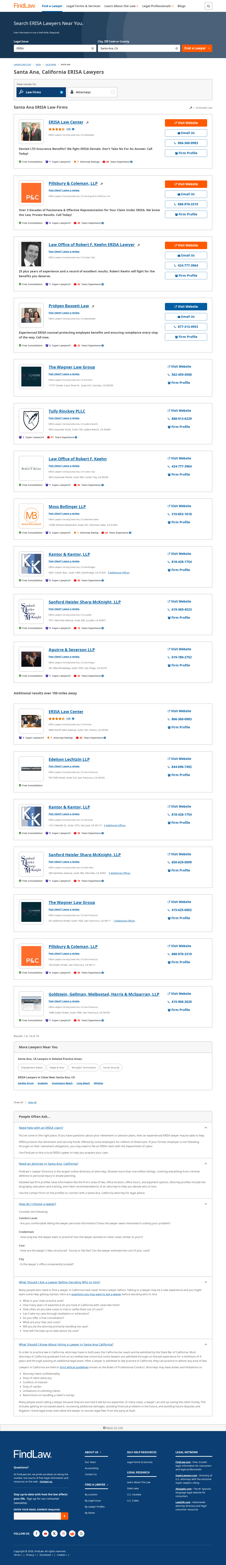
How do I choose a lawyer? (37, 1204)
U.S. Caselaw (134, 1494)
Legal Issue (21, 41)
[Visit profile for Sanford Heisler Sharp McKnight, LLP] (31, 611)
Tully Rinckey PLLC (67, 411)
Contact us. (46, 1481)
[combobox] (55, 48)
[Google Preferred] (81, 1533)
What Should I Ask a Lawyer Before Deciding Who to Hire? (59, 1282)
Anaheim (43, 1083)
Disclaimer (46, 1554)
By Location (91, 1494)
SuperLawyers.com (186, 1475)
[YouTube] (45, 1533)
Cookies (61, 1554)
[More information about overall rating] (73, 129)
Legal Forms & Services (140, 1462)
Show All (18, 1102)
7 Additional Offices (124, 920)
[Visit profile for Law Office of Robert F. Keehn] (31, 468)
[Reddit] (72, 1533)
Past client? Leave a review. (64, 190)
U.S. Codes (133, 1500)
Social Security (111, 1067)
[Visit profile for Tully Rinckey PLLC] (31, 420)
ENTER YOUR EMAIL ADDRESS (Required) (37, 1509)
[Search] (208, 6)
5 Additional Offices (119, 572)
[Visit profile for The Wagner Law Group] (31, 376)
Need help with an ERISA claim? (41, 1128)
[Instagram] (63, 1533)
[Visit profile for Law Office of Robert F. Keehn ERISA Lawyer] (31, 254)
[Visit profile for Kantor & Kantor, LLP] (31, 564)
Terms (17, 1554)
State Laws (133, 1488)
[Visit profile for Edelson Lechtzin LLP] (31, 769)
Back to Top (114, 1427)
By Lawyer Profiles (95, 1506)
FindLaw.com (183, 1462)
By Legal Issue (93, 1500)
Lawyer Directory (22, 64)
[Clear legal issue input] (92, 48)
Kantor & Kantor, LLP (69, 554)
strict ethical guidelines (74, 1367)
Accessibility (91, 1468)
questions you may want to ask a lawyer (96, 1294)
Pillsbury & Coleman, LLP (73, 183)
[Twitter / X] (54, 1533)
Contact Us (91, 1474)
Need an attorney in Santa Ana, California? (48, 1164)
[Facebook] (36, 1533)
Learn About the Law (138, 1482)
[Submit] (64, 1516)
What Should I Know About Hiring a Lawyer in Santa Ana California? (66, 1344)
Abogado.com (184, 1488)
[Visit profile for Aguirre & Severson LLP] (31, 659)
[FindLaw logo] (26, 6)
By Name (90, 1512)
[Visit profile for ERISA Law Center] (31, 131)
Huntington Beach (62, 1083)
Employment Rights (32, 1067)
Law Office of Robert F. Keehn (78, 458)
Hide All (32, 1102)
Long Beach (83, 1083)
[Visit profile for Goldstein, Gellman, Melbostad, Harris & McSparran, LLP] (31, 1003)
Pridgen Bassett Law (69, 305)
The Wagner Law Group (72, 367)
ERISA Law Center (66, 122)
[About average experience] (131, 162)
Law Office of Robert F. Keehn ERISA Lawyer (92, 244)
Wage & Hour (57, 1067)
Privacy (30, 1554)
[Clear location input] (176, 48)
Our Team (90, 1462)
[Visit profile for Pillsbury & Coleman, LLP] (31, 193)
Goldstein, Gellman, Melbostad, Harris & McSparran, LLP (104, 994)
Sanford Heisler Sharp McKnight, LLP (85, 602)
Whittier (98, 1083)
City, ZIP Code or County (113, 41)
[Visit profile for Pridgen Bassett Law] (31, 315)
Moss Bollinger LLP (67, 506)
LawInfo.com (183, 1502)
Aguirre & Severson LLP (72, 649)
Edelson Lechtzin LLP (69, 759)
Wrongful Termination (84, 1067)
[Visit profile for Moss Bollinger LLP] (31, 516)
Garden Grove (26, 1083)
